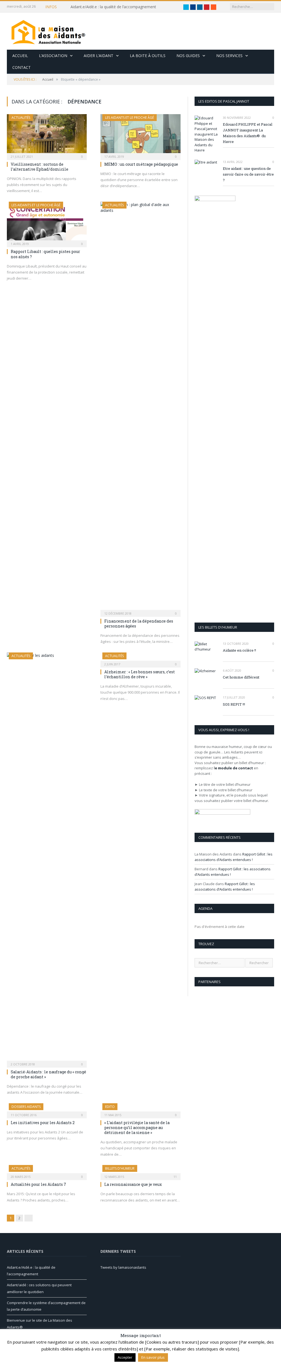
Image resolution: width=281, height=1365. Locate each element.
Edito (110, 1106)
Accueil (20, 55)
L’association (53, 55)
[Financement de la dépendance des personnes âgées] (140, 407)
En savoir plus (153, 1357)
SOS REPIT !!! (234, 704)
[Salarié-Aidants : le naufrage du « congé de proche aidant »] (47, 858)
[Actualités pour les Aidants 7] (47, 1171)
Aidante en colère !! (239, 650)
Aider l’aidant (98, 55)
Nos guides (188, 55)
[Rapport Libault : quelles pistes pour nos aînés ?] (47, 223)
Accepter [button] (125, 1357)
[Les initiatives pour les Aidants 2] (47, 1109)
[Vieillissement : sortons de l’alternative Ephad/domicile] (47, 135)
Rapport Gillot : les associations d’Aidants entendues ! (233, 857)
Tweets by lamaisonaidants (123, 1267)
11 (175, 1177)
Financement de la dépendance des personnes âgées (138, 623)
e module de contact (234, 767)
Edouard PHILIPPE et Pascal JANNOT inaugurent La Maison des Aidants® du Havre (247, 133)
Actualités (21, 117)
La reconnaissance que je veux (133, 1184)
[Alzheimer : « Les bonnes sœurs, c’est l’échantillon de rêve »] (140, 658)
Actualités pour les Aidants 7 (38, 1184)
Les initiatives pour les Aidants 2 (43, 1122)
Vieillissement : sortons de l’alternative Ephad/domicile (39, 167)
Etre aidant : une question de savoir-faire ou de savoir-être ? (248, 174)
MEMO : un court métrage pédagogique (141, 164)
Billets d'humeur (119, 1168)
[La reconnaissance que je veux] (140, 1171)
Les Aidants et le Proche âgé (129, 117)
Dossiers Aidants (26, 1106)
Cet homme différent (241, 677)
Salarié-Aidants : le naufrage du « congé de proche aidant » (48, 1074)
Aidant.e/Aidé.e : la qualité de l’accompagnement (113, 6)
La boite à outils (147, 55)
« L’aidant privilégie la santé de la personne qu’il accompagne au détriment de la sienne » (137, 1127)
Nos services (229, 55)
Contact (21, 67)
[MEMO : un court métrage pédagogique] (140, 135)
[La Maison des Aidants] (48, 31)
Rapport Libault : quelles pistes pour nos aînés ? (45, 254)
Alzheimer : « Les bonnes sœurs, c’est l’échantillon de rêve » (139, 674)
